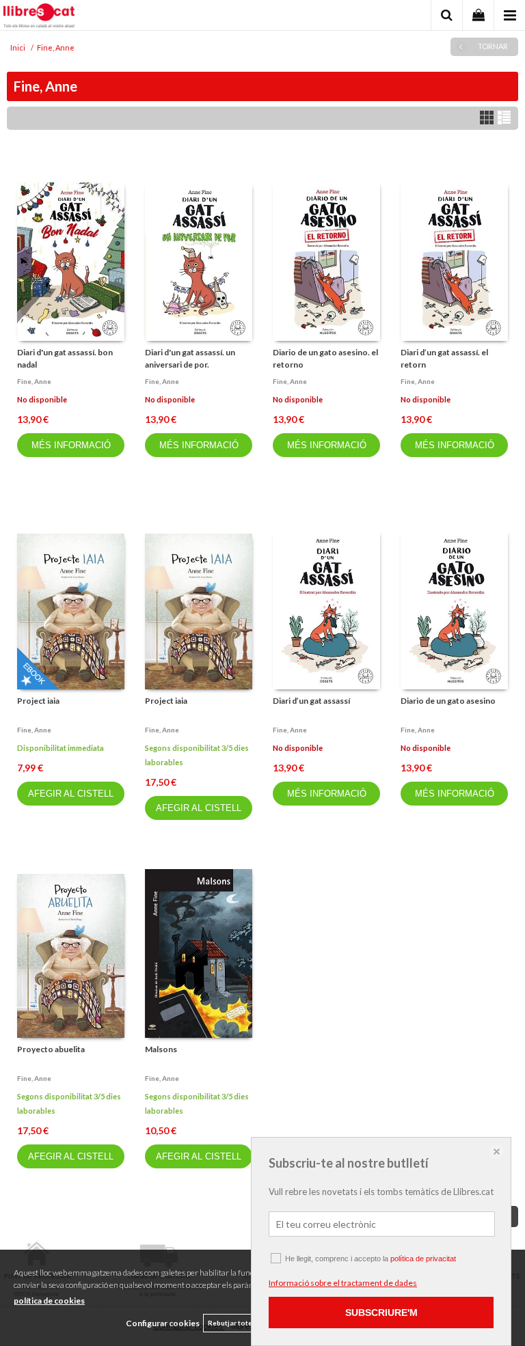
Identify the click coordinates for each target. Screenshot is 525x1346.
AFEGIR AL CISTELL (70, 793)
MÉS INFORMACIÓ (71, 445)
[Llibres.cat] (39, 17)
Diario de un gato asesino (448, 701)
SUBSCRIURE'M (381, 1312)
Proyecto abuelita (51, 1049)
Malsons (161, 1049)
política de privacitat (423, 1258)
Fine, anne (34, 381)
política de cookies (49, 1300)
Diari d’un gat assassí (311, 701)
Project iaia (38, 701)
